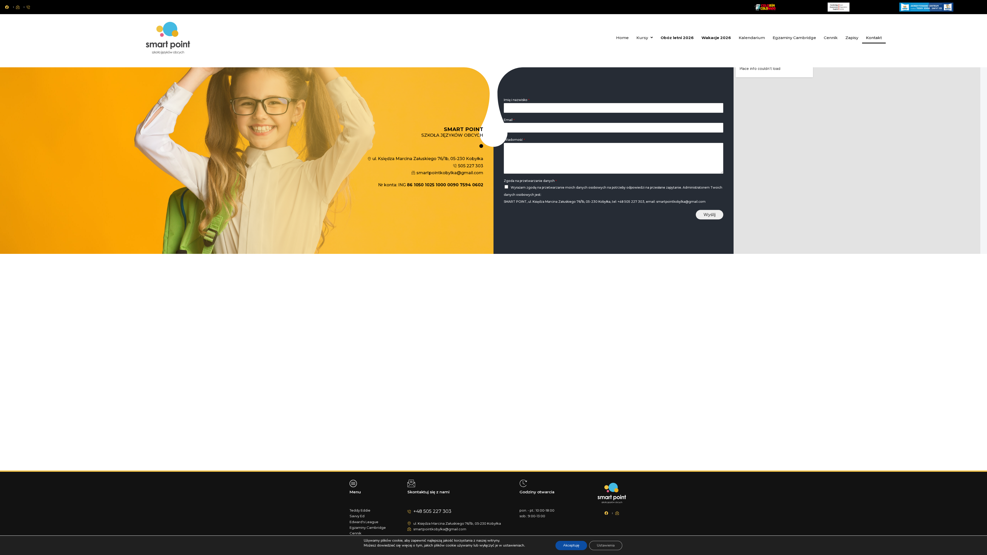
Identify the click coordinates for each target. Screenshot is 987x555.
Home (622, 37)
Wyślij (709, 214)
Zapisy (851, 37)
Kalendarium (752, 37)
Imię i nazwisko (516, 100)
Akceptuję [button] (571, 545)
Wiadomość (514, 140)
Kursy (642, 37)
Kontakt (874, 37)
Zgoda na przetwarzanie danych (530, 181)
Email (509, 120)
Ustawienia (606, 545)
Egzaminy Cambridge (794, 37)
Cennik (831, 37)
